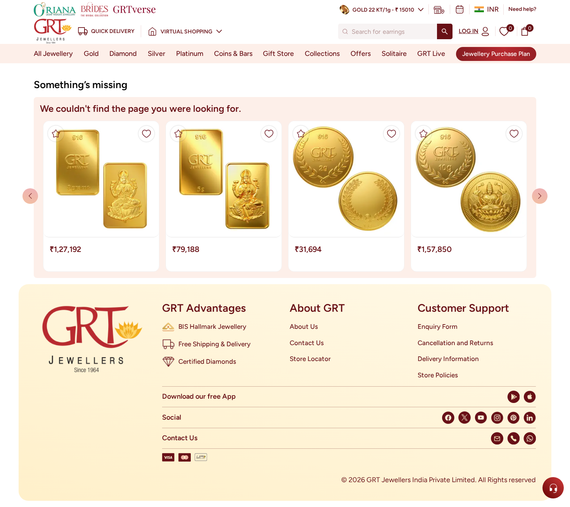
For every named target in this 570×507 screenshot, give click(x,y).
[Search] (445, 31)
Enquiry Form (438, 326)
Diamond (123, 53)
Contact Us (307, 343)
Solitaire (394, 53)
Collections (322, 53)
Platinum (189, 53)
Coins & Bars (233, 53)
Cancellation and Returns (455, 343)
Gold (91, 53)
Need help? (522, 9)
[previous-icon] (540, 196)
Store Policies (438, 375)
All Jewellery (53, 53)
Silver (156, 53)
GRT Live (431, 53)
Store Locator (310, 359)
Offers (361, 53)
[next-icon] (30, 196)
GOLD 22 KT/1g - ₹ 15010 (383, 10)
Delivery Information (448, 359)
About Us (304, 326)
